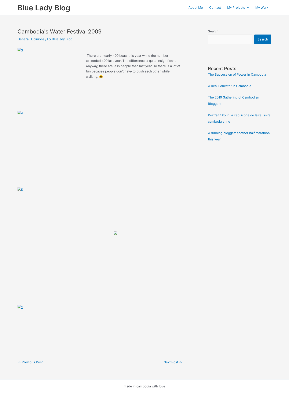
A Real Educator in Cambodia (229, 86)
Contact (215, 8)
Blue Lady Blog (44, 7)
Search (213, 31)
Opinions (37, 39)
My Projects (236, 8)
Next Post (173, 362)
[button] (247, 7)
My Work (261, 8)
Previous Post (30, 362)
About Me (196, 8)
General (23, 39)
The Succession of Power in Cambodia (237, 74)
